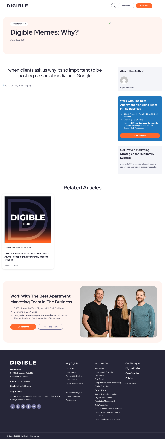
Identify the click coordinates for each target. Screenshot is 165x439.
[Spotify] (23, 406)
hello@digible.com (23, 386)
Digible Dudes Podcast (18, 247)
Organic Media (100, 390)
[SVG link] (17, 5)
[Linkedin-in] (39, 406)
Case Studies (132, 373)
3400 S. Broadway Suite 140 (21, 373)
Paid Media (99, 368)
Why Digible (72, 363)
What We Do (101, 363)
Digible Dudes (132, 368)
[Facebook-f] (28, 406)
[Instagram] (18, 406)
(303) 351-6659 (23, 381)
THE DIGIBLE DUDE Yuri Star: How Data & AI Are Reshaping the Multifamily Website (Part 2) (27, 256)
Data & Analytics (101, 405)
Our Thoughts (132, 363)
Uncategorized (19, 23)
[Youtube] (33, 406)
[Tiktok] (12, 406)
